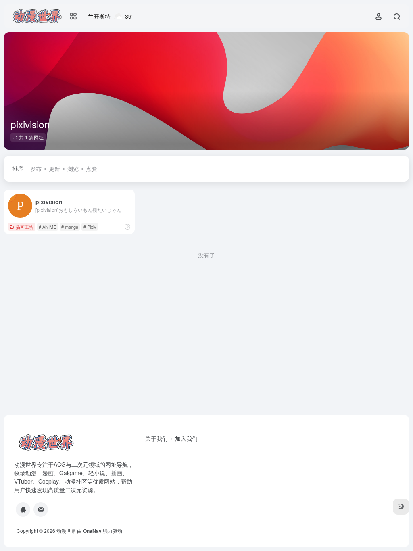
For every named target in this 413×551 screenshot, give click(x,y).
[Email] (40, 509)
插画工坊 (24, 226)
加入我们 (186, 438)
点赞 (91, 169)
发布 (36, 169)
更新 (54, 169)
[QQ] (23, 509)
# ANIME (47, 226)
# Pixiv (89, 226)
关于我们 (156, 438)
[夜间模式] (401, 507)
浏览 (73, 169)
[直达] (127, 226)
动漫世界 (66, 530)
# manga (69, 226)
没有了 (206, 255)
